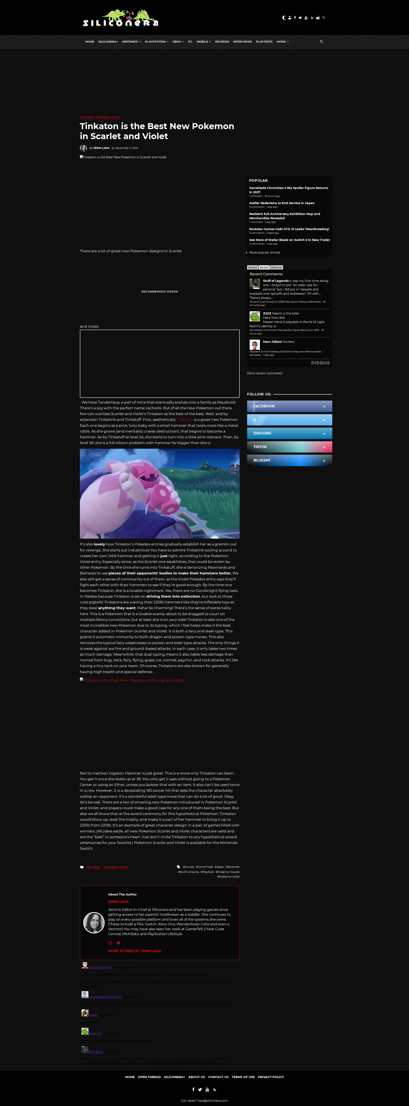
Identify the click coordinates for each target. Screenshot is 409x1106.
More (281, 41)
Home (89, 41)
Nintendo (130, 41)
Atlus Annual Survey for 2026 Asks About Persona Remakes (285, 301)
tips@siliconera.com (213, 1101)
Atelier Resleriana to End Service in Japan (282, 203)
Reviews (222, 41)
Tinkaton (185, 419)
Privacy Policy (271, 1077)
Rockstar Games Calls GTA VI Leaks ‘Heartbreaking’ (289, 229)
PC (190, 41)
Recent (264, 267)
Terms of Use (243, 1077)
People (252, 267)
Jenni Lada (101, 148)
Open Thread (149, 1077)
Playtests (264, 41)
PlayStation (155, 41)
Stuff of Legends (276, 281)
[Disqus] (160, 1013)
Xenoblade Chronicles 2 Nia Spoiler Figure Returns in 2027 (285, 330)
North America (189, 872)
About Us (196, 1077)
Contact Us (218, 1077)
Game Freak (205, 866)
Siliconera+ (108, 41)
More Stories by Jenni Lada (134, 951)
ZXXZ (267, 313)
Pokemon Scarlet (228, 872)
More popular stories (264, 252)
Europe (189, 866)
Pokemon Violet (229, 876)
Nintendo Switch (107, 117)
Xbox (177, 41)
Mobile (202, 41)
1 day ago (268, 354)
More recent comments (264, 373)
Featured (87, 117)
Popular (276, 267)
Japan (220, 866)
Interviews (242, 41)
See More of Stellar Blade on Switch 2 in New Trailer (289, 240)
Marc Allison (272, 342)
